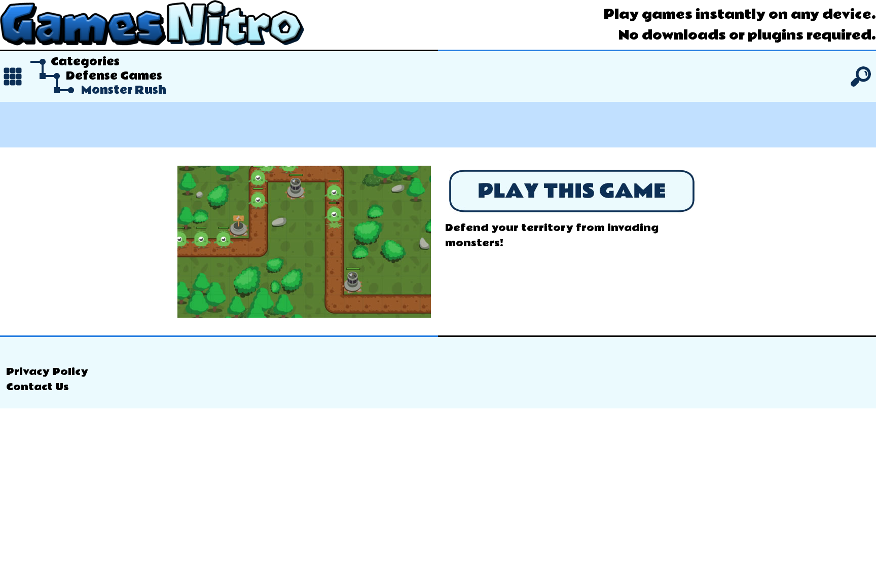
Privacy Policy (47, 372)
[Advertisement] (438, 124)
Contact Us (37, 387)
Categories (85, 61)
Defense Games (114, 76)
